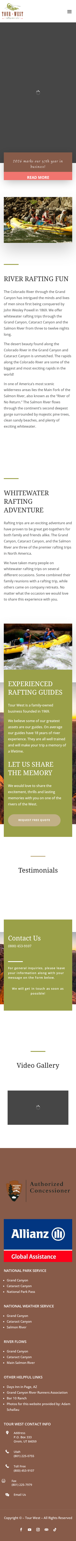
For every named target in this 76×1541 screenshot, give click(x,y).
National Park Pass (21, 1291)
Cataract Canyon (19, 1286)
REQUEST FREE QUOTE (34, 820)
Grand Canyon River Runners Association (37, 1392)
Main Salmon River (21, 1362)
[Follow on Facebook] (21, 1529)
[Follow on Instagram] (38, 1529)
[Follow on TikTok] (55, 1529)
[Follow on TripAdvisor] (46, 1529)
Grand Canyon (17, 1280)
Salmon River (16, 1327)
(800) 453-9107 (19, 946)
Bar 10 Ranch (17, 1398)
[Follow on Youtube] (29, 1529)
